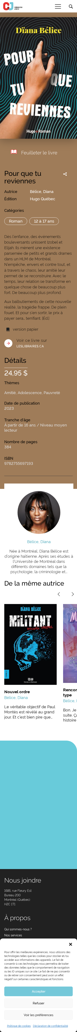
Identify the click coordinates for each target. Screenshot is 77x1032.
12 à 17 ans (44, 221)
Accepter (38, 991)
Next (73, 594)
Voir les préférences (38, 1015)
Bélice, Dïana (41, 191)
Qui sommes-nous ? (18, 929)
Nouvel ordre (17, 691)
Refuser (38, 1003)
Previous (59, 594)
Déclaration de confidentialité (50, 1025)
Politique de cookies (19, 1025)
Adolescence (30, 392)
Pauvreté (52, 392)
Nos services (13, 935)
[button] (70, 944)
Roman (15, 221)
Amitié (10, 392)
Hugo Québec (42, 199)
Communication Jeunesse (12, 6)
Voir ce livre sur (31, 343)
